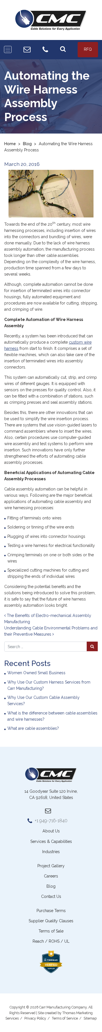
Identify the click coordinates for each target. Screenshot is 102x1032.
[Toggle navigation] (8, 49)
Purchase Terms (51, 910)
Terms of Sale (51, 931)
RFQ (88, 49)
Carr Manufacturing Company (63, 1007)
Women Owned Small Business (36, 673)
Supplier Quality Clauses (51, 921)
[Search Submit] (92, 646)
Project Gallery (51, 866)
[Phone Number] (45, 49)
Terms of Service (65, 1018)
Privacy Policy (35, 1018)
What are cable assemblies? (33, 728)
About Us (51, 831)
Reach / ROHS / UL (51, 941)
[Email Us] (27, 49)
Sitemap (90, 1018)
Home (10, 143)
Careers (51, 876)
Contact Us (51, 896)
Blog (27, 143)
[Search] (63, 49)
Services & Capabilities (51, 841)
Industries (51, 851)
